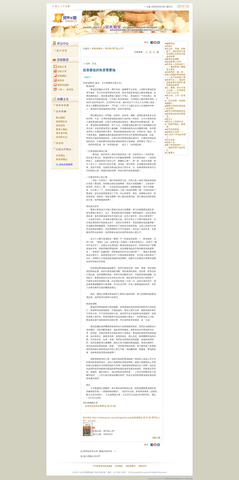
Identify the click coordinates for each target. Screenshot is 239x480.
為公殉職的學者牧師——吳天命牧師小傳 (175, 75)
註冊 (67, 6)
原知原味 (60, 125)
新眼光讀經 (63, 85)
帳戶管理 (62, 50)
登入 (57, 6)
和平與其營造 (172, 129)
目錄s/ (169, 46)
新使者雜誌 (61, 159)
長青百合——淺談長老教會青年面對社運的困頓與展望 (175, 82)
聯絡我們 (142, 466)
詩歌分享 (61, 71)
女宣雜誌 (60, 155)
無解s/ (169, 103)
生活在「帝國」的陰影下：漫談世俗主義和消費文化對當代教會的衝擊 (175, 52)
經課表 (60, 80)
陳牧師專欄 (62, 105)
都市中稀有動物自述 (175, 111)
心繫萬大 (170, 153)
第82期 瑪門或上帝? (114, 48)
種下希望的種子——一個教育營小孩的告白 (175, 147)
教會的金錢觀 (172, 59)
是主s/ (169, 119)
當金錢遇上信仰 (173, 61)
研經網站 (61, 76)
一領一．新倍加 (65, 89)
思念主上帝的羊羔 (174, 121)
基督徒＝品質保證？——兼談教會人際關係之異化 (175, 67)
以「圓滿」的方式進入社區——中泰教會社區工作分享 (175, 90)
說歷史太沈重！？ (174, 132)
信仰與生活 (61, 137)
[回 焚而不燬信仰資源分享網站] (183, 6)
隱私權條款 (131, 466)
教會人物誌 (61, 129)
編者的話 (170, 43)
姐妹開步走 (61, 121)
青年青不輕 (61, 133)
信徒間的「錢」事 (174, 72)
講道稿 (60, 143)
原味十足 (170, 142)
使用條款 (119, 466)
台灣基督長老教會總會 (102, 466)
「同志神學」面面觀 (175, 100)
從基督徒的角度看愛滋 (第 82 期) (100, 406)
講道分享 (61, 66)
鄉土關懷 (60, 117)
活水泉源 (170, 140)
